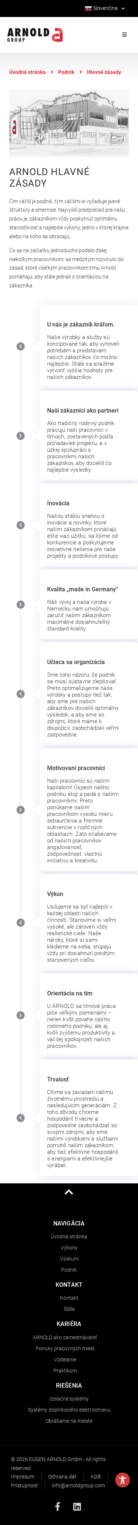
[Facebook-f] (57, 1506)
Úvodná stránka (27, 72)
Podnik (66, 72)
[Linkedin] (77, 1506)
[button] (124, 34)
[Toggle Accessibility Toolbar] (122, 1480)
